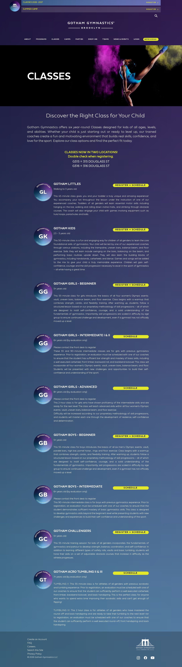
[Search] (156, 16)
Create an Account (37, 639)
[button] (28, 39)
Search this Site (35, 650)
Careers (31, 647)
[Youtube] (152, 658)
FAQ (29, 643)
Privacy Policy (34, 654)
